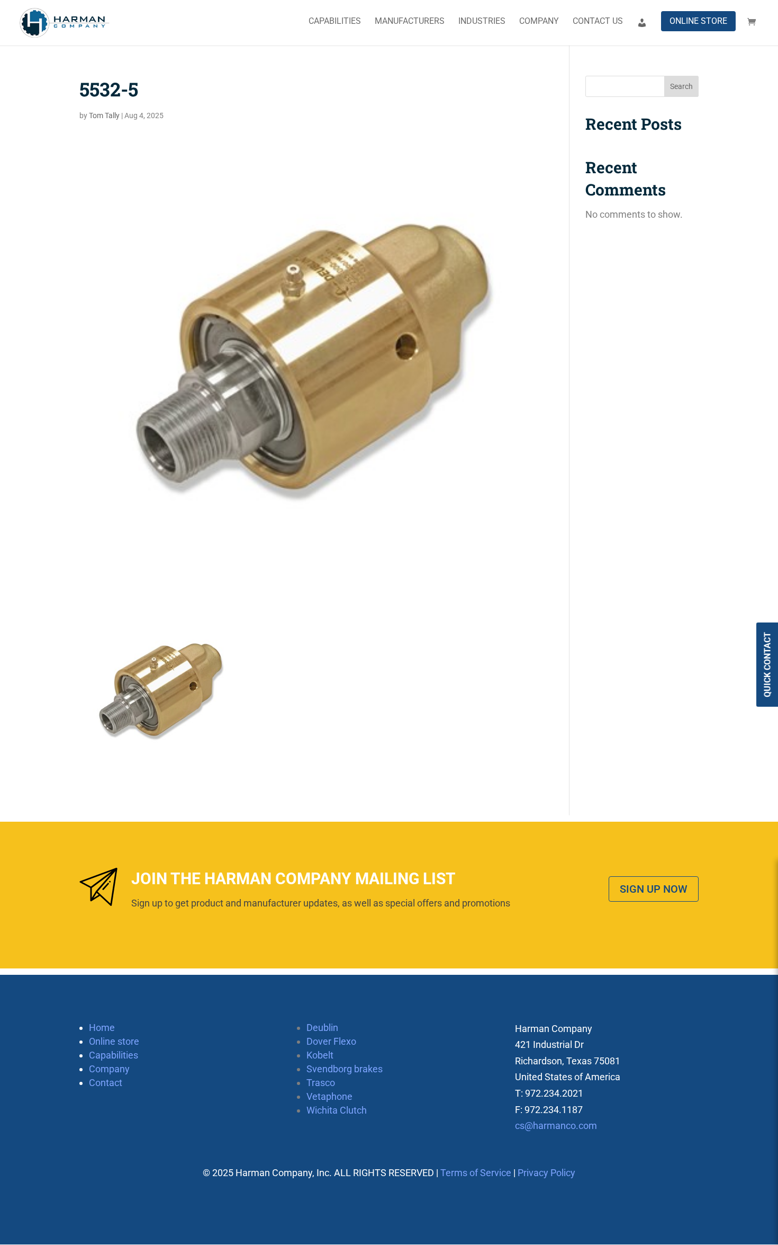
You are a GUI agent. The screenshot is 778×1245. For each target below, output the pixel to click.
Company (539, 21)
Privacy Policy (546, 1172)
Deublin (322, 1027)
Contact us (598, 21)
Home (102, 1027)
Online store (698, 21)
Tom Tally (104, 115)
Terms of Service (475, 1172)
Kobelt (319, 1055)
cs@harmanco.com (556, 1125)
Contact (105, 1082)
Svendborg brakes (344, 1068)
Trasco (320, 1082)
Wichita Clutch (336, 1110)
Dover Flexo (331, 1041)
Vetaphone (329, 1096)
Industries (481, 21)
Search (681, 86)
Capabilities (335, 21)
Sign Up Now (653, 889)
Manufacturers (410, 21)
